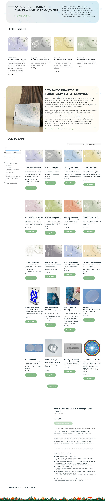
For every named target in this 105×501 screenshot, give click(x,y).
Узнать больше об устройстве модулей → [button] (61, 129)
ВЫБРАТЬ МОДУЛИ (22, 16)
